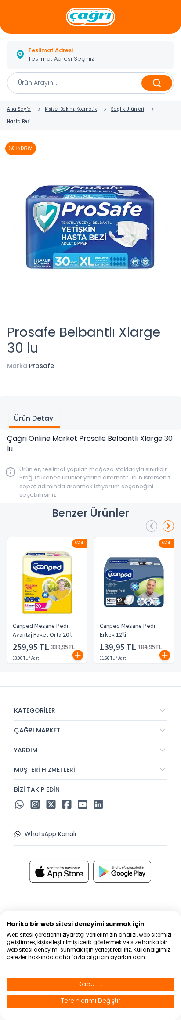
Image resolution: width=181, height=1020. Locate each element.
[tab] (34, 419)
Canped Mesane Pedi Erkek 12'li (127, 630)
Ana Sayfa (19, 109)
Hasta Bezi (19, 121)
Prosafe (41, 365)
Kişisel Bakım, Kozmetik (71, 109)
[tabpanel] (90, 443)
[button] (90, 55)
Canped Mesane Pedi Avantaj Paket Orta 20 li (43, 630)
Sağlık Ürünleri (127, 109)
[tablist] (90, 413)
